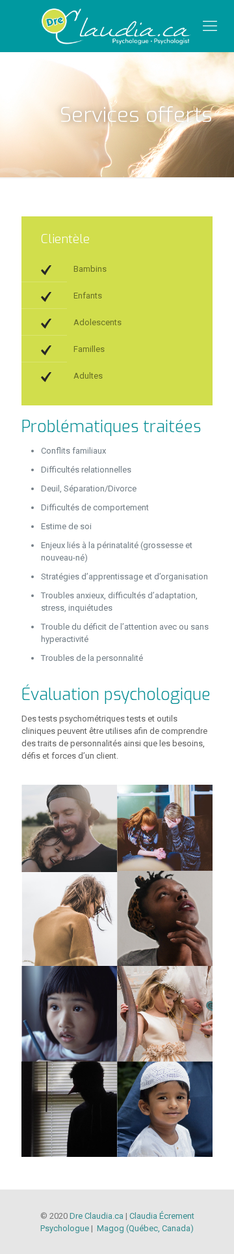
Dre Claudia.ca (97, 1216)
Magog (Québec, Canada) (144, 1228)
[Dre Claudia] (117, 26)
